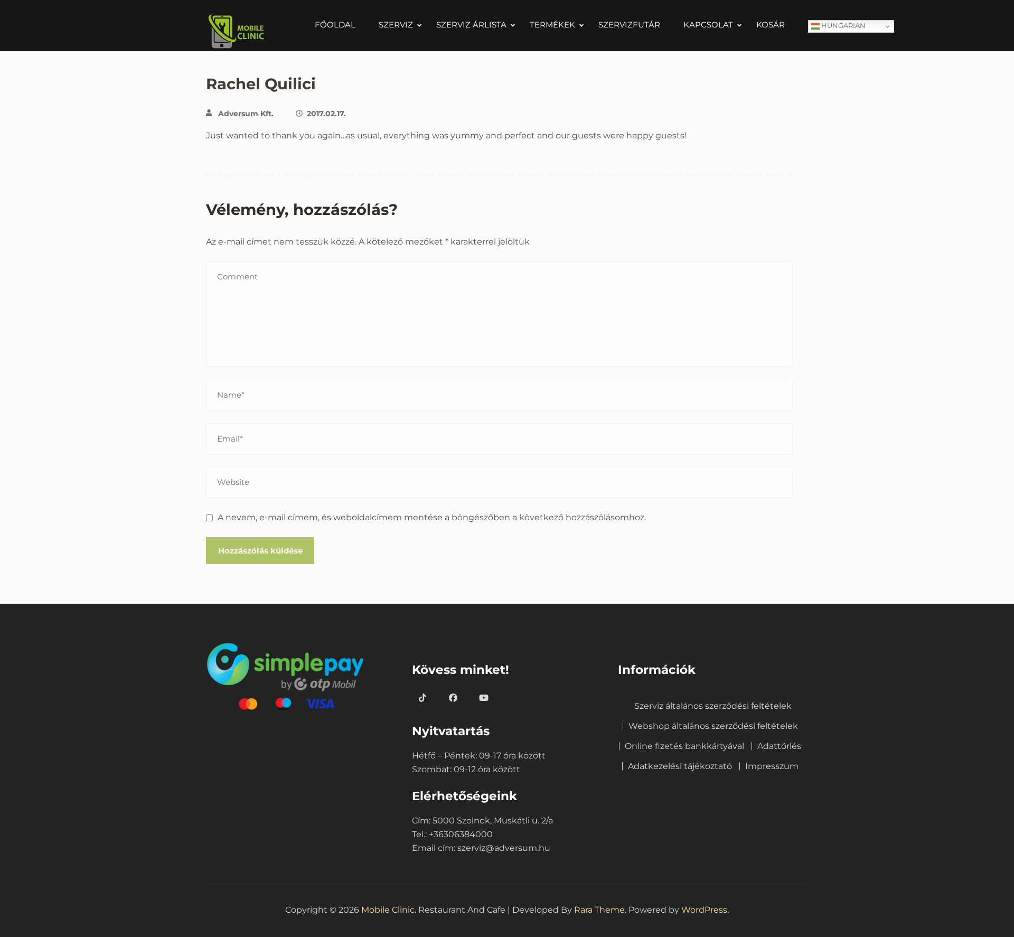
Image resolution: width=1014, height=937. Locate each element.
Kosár (770, 25)
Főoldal (335, 25)
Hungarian (843, 25)
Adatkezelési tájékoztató (680, 766)
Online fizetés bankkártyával (684, 746)
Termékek (552, 25)
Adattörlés (779, 746)
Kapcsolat (708, 25)
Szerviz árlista (471, 25)
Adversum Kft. (246, 113)
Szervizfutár (629, 25)
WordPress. (705, 910)
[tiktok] (422, 698)
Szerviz (396, 25)
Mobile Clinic (388, 910)
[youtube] (483, 698)
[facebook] (453, 698)
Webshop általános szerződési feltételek (713, 726)
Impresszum (772, 766)
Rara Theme (599, 910)
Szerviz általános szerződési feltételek (713, 706)
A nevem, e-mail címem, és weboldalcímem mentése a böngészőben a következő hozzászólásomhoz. (432, 517)
